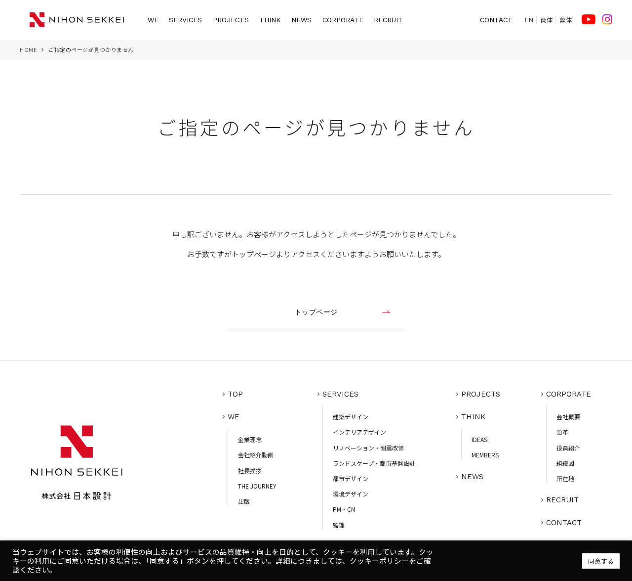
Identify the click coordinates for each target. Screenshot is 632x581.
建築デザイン (350, 416)
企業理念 (250, 439)
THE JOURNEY (257, 486)
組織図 (565, 463)
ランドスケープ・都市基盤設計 (374, 463)
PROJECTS (231, 20)
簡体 (547, 20)
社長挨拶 (250, 470)
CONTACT (496, 20)
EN (529, 19)
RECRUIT (388, 20)
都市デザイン (350, 478)
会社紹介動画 (256, 454)
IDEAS (479, 439)
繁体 (566, 20)
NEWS (301, 20)
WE (153, 20)
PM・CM (344, 509)
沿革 (562, 432)
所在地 (565, 478)
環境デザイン (350, 494)
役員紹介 (568, 448)
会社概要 (568, 416)
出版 (244, 501)
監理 (339, 525)
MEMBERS (485, 454)
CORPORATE (342, 20)
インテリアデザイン (359, 432)
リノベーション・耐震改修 (368, 448)
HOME (28, 49)
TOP (235, 394)
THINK (270, 20)
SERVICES (185, 20)
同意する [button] (601, 561)
